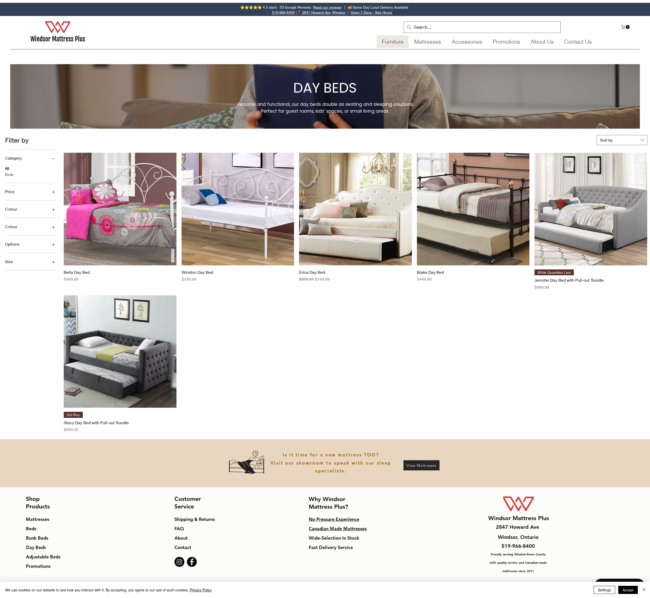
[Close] (644, 590)
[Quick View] (120, 209)
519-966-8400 (283, 12)
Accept (628, 589)
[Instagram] (179, 562)
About (181, 538)
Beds (9, 174)
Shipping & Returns (194, 519)
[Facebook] (192, 562)
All (7, 168)
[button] (625, 27)
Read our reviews (327, 7)
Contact (182, 547)
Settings (604, 589)
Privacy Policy (201, 589)
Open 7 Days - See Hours (371, 12)
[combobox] (622, 140)
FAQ (179, 529)
